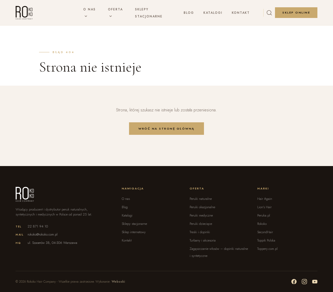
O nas (89, 9)
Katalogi (212, 12)
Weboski (118, 281)
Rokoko (262, 223)
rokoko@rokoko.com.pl (42, 234)
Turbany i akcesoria (203, 240)
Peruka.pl (263, 215)
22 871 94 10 (38, 226)
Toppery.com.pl (267, 248)
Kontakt (241, 12)
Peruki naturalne (201, 198)
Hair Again (264, 198)
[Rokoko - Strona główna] (24, 13)
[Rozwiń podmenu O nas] (85, 16)
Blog (189, 12)
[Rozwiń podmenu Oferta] (110, 16)
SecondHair (265, 232)
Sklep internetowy (134, 232)
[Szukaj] (269, 13)
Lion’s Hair (264, 207)
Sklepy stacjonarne (134, 223)
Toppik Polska (266, 240)
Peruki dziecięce (201, 223)
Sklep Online (296, 12)
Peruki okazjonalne (202, 207)
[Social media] (294, 281)
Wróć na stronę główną (166, 128)
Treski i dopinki (200, 232)
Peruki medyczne (201, 215)
